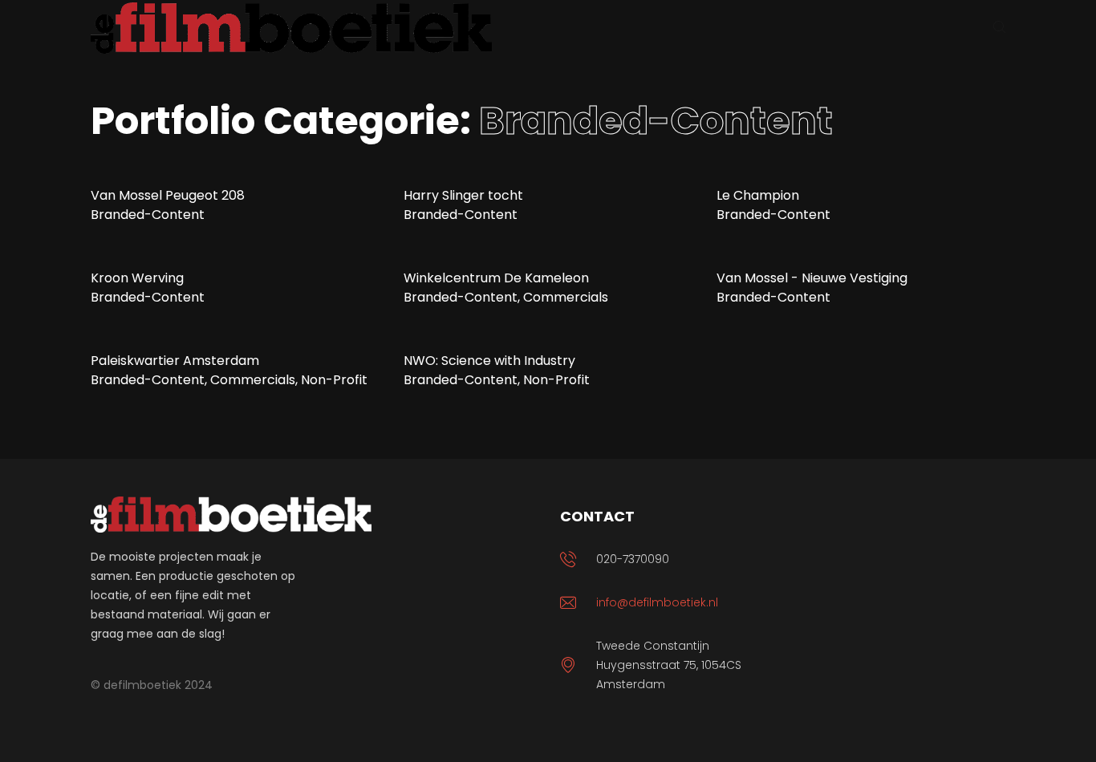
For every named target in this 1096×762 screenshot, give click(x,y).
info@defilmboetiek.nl (657, 602)
